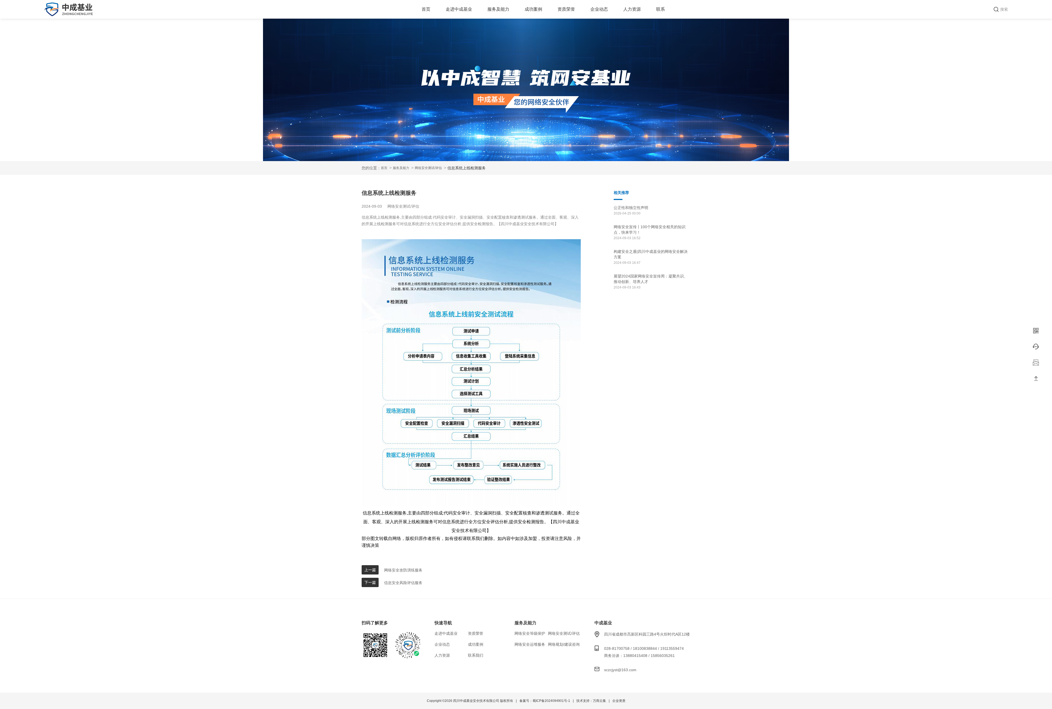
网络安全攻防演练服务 (403, 570)
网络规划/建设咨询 (564, 644)
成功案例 (533, 9)
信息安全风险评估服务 (403, 583)
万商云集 (599, 701)
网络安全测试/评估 (428, 168)
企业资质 (618, 701)
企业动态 (599, 9)
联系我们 (475, 655)
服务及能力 (498, 9)
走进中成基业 (459, 9)
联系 (660, 9)
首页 (426, 9)
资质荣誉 (566, 9)
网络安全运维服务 (529, 644)
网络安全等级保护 (529, 633)
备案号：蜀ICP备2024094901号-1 (544, 701)
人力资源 (632, 9)
